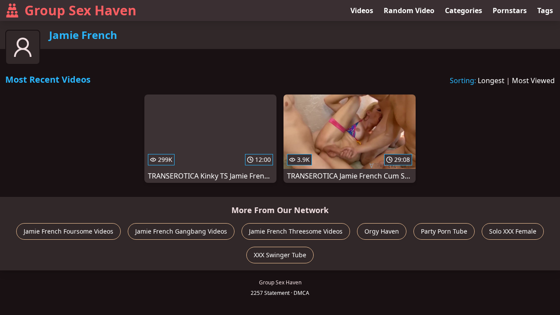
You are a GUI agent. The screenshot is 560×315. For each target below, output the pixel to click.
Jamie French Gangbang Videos (181, 231)
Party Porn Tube (444, 231)
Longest (491, 80)
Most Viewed (533, 80)
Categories (463, 10)
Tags (545, 10)
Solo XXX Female (512, 231)
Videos (361, 10)
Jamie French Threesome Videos (296, 231)
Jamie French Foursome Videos (68, 231)
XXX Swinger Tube (280, 255)
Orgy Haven (381, 231)
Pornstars (510, 10)
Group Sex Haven (80, 10)
